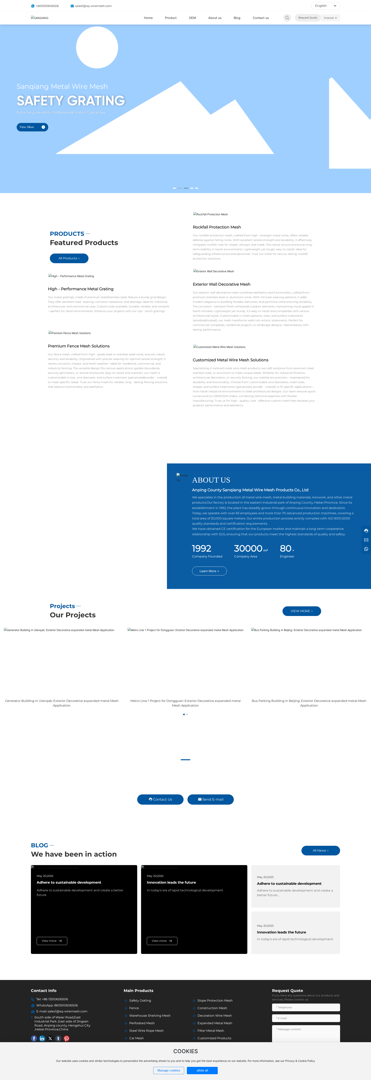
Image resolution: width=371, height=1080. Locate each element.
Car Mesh (136, 1038)
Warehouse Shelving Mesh (150, 1015)
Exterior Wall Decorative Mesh (222, 284)
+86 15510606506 (55, 999)
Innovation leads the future (171, 882)
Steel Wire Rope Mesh (146, 1030)
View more (49, 941)
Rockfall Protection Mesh (217, 227)
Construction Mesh (212, 1008)
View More (47, 141)
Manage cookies (168, 1070)
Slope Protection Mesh (215, 1000)
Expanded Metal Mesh (214, 1023)
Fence (134, 1008)
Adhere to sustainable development (69, 882)
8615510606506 (66, 1005)
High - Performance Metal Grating (81, 289)
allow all (202, 1070)
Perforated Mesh (142, 1023)
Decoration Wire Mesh (214, 1015)
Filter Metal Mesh (210, 1030)
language (329, 17)
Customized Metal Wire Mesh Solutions (230, 360)
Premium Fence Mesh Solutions (79, 346)
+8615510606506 (47, 6)
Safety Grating (140, 1000)
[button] (174, 188)
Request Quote (307, 17)
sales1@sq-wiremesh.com (93, 6)
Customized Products (214, 1038)
